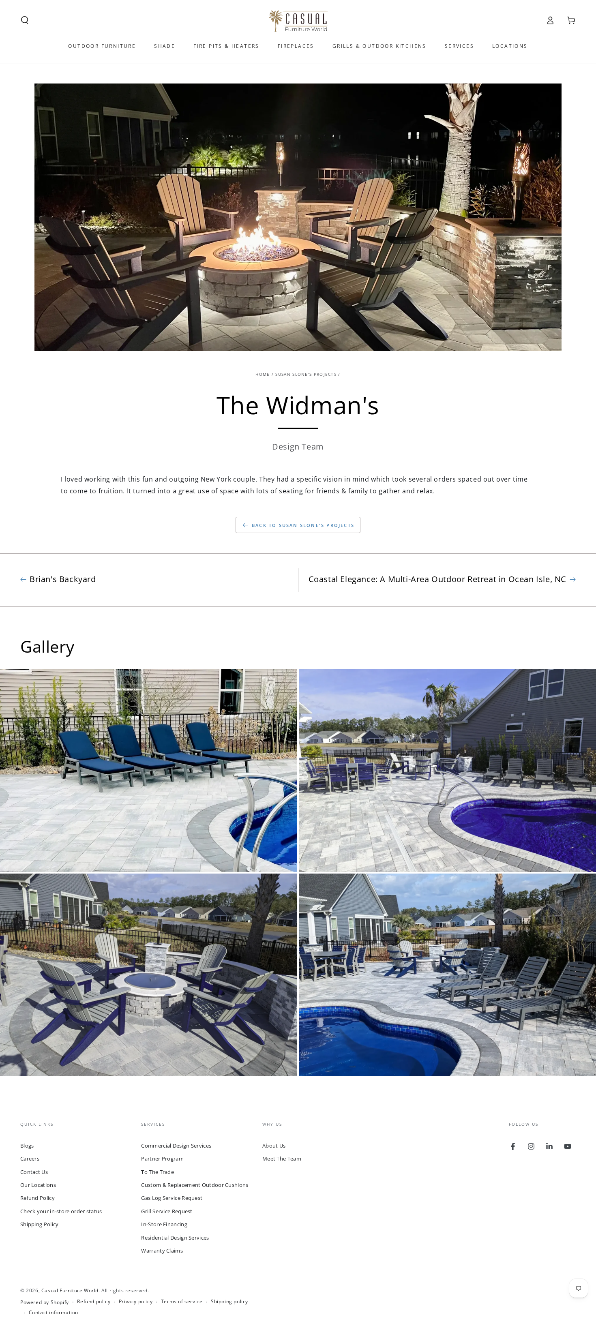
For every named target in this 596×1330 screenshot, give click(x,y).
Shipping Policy (39, 1224)
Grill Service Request (166, 1211)
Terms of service (182, 1301)
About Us (273, 1145)
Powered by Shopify (44, 1302)
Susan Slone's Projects (306, 374)
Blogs (27, 1145)
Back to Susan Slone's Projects (303, 525)
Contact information (53, 1312)
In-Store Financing (164, 1224)
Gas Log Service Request (171, 1197)
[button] (24, 20)
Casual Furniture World (70, 1290)
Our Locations (38, 1185)
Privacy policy (135, 1301)
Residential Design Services (175, 1237)
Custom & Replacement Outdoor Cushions (194, 1185)
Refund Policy (37, 1197)
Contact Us (34, 1172)
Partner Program (162, 1158)
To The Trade (157, 1172)
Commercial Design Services (176, 1145)
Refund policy (93, 1301)
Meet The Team (281, 1158)
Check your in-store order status (61, 1211)
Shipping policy (229, 1301)
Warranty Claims (162, 1250)
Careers (29, 1158)
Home (262, 374)
